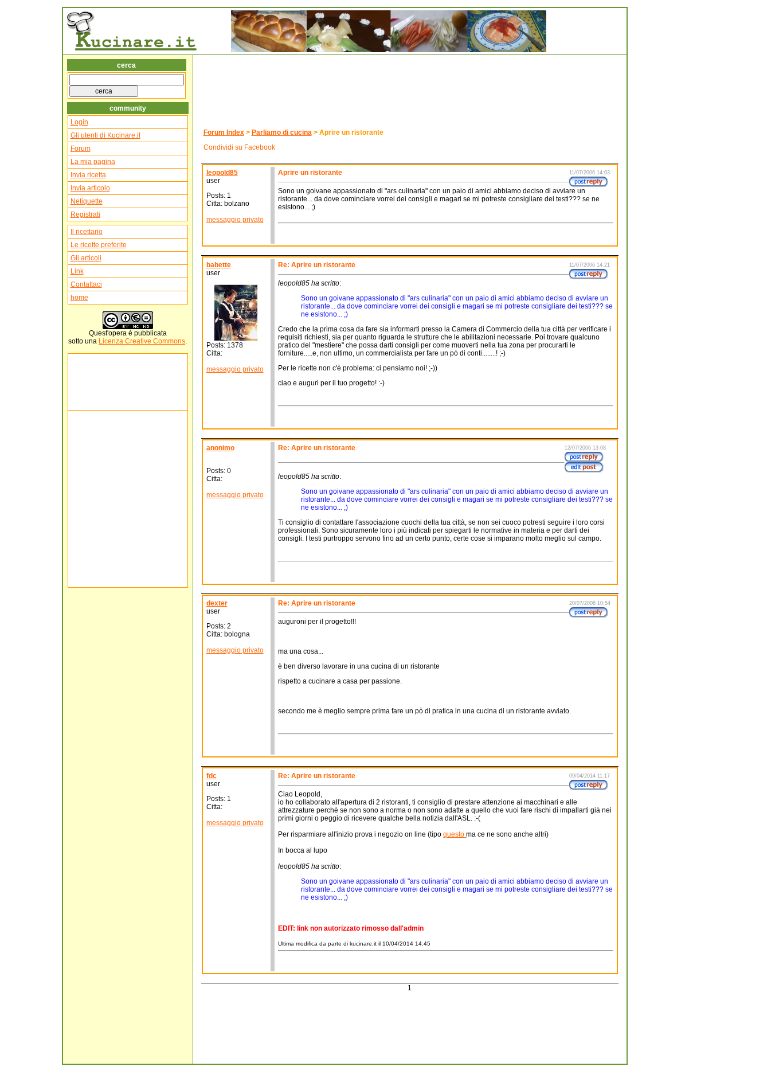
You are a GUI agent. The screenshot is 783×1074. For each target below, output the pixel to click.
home (79, 298)
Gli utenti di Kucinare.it (105, 135)
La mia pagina (93, 162)
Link (77, 271)
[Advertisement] (105, 382)
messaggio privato (235, 220)
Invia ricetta (88, 175)
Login (79, 122)
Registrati (85, 214)
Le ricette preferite (99, 245)
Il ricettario (87, 232)
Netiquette (87, 201)
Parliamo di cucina (282, 132)
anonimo (220, 448)
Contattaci (86, 284)
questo (454, 834)
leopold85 (222, 173)
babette (218, 265)
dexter (217, 603)
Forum (81, 148)
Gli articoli (86, 258)
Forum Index (223, 132)
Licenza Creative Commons (142, 341)
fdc (211, 776)
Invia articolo (90, 188)
